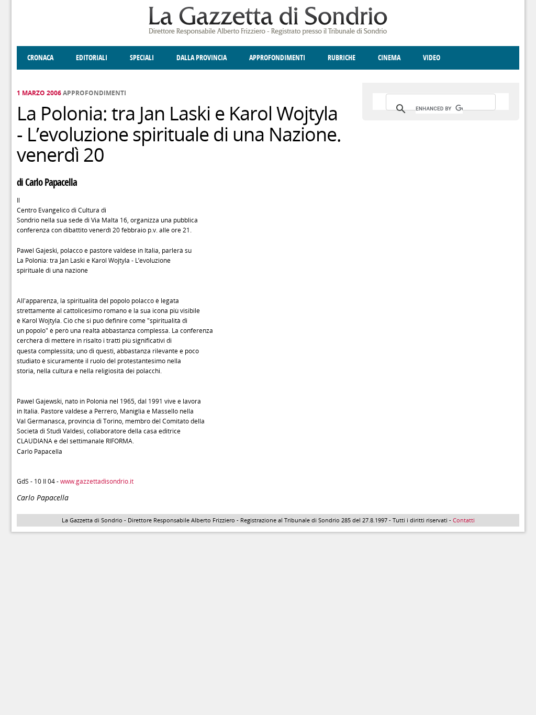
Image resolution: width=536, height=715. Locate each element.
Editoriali (91, 57)
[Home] (268, 33)
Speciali (142, 57)
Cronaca (40, 57)
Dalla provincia (201, 57)
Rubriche (341, 57)
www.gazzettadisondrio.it (96, 481)
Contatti (464, 520)
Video (431, 57)
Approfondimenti (277, 57)
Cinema (389, 57)
